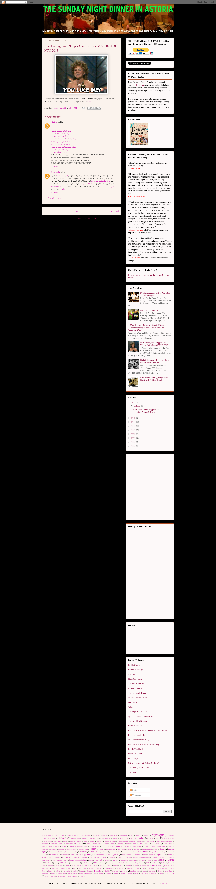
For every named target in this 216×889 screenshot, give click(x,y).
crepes (101, 849)
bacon (53, 838)
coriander (53, 849)
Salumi (131, 706)
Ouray (67, 865)
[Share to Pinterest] (99, 108)
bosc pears (57, 841)
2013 (133, 402)
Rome (43, 871)
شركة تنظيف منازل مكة (87, 184)
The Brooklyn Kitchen (137, 721)
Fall (119, 852)
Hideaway (128, 857)
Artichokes (146, 835)
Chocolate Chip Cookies (112, 846)
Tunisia (123, 873)
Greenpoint (137, 854)
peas (109, 865)
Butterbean (45, 843)
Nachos (163, 863)
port (74, 868)
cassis (134, 843)
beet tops (150, 838)
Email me (139, 84)
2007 (133, 437)
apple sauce (123, 835)
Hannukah (84, 857)
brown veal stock (110, 841)
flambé (170, 852)
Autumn (171, 835)
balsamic (84, 838)
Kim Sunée (99, 860)
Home (76, 211)
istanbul (155, 857)
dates (155, 849)
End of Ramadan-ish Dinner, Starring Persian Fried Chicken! (155, 361)
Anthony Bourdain (136, 688)
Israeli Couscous (145, 857)
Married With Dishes (149, 310)
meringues (111, 863)
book (172, 838)
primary (99, 868)
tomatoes (108, 873)
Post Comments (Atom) (87, 218)
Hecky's (120, 857)
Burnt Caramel (150, 841)
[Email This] (88, 108)
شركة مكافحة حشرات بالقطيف (60, 133)
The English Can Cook (137, 711)
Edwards (105, 852)
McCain (96, 863)
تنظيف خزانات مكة (62, 176)
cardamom (121, 843)
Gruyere (57, 857)
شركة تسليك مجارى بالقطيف (60, 149)
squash (53, 873)
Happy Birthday (94, 857)
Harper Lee (112, 857)
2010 (133, 426)
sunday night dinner (85, 873)
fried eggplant (54, 854)
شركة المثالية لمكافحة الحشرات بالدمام (63, 147)
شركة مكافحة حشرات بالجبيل (60, 136)
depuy (162, 849)
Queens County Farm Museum (140, 716)
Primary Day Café (109, 868)
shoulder (107, 871)
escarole (112, 852)
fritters (79, 854)
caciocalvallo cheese (56, 843)
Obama (170, 863)
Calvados (79, 843)
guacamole (66, 857)
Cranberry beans (71, 849)
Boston (65, 841)
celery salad (156, 843)
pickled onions (144, 865)
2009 (133, 429)
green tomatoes (126, 854)
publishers (120, 868)
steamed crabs (62, 873)
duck (75, 852)
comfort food (162, 846)
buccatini (132, 841)
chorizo (127, 846)
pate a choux (93, 865)
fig (164, 852)
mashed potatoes (87, 863)
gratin (115, 854)
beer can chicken (137, 838)
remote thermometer (161, 868)
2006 (133, 442)
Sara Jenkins (66, 871)
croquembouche (110, 849)
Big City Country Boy (137, 735)
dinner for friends (54, 852)
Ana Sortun (96, 835)
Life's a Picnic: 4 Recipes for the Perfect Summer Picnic (148, 276)
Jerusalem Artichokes (77, 860)
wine (69, 876)
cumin (129, 849)
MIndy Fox (122, 863)
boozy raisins (48, 841)
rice (171, 868)
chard (43, 846)
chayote (50, 846)
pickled (135, 865)
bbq (127, 838)
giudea (108, 854)
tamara (101, 873)
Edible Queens (134, 664)
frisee (72, 854)
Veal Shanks (144, 873)
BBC (121, 838)
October (137, 405)
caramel (112, 843)
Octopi (44, 865)
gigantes (87, 854)
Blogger (164, 883)
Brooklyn (99, 841)
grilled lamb (47, 857)
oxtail (85, 865)
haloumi (76, 857)
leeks (161, 860)
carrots (128, 843)
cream (93, 849)
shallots (75, 871)
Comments (136, 794)
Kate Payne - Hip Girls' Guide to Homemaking (147, 730)
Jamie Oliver (133, 702)
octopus (50, 865)
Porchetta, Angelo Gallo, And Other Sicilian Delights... (155, 294)
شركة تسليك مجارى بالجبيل (60, 152)
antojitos (104, 835)
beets (157, 838)
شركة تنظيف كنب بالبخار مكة (100, 181)
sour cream (152, 871)
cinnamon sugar (136, 846)
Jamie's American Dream (59, 860)
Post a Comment (54, 198)
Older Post (114, 211)
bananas (115, 838)
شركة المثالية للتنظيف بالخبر (60, 144)
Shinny (89, 871)
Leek (155, 860)
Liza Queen (48, 863)
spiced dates (168, 871)
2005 (133, 445)
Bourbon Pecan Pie (75, 841)
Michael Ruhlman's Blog (138, 739)
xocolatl (75, 876)
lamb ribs (115, 860)
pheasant (128, 865)
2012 (133, 417)
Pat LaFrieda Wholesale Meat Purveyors (144, 744)
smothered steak (135, 871)
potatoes (91, 868)
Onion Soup (59, 865)
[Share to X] (94, 108)
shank (82, 871)
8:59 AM (54, 193)
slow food (115, 871)
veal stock (153, 873)
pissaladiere (156, 865)
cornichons (61, 849)
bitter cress (165, 838)
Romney (50, 871)
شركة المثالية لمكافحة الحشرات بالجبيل (64, 139)
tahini (95, 873)
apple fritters (113, 835)
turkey (130, 873)
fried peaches (65, 854)
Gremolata (152, 854)
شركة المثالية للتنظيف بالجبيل (61, 131)
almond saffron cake (73, 835)
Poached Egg (168, 865)
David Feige (133, 758)
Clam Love (132, 674)
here (53, 101)
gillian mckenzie (99, 854)
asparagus (158, 835)
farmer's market (127, 852)
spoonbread (45, 873)
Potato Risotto (82, 868)
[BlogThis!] (91, 108)
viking (161, 873)
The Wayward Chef (136, 683)
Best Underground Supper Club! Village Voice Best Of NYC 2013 (154, 343)
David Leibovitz (135, 753)
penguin (115, 865)
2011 (133, 421)
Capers (106, 843)
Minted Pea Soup (133, 863)
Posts (134, 789)
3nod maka (55, 172)
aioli (55, 835)
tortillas (116, 873)
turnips (136, 873)
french (44, 854)
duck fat (83, 852)
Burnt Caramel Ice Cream (164, 841)
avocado (46, 838)
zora (81, 876)
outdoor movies (76, 865)
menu (103, 863)
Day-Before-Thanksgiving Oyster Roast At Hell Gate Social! (154, 378)
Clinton (146, 846)
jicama (91, 860)
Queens (137, 868)
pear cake (102, 865)
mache (56, 863)
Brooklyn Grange (135, 669)
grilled (170, 854)
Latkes (149, 860)
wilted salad (61, 876)
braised (92, 841)
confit (170, 846)
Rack (143, 868)
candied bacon (97, 843)
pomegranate (45, 868)
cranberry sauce (83, 849)
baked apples (62, 838)
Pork (69, 868)
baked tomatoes (75, 838)
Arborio (138, 835)
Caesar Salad (69, 843)
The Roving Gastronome (138, 767)
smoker (124, 871)
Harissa (104, 857)
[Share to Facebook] (96, 108)
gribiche (161, 854)
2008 (133, 433)
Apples (131, 835)
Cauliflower (143, 843)
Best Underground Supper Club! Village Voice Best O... (146, 410)
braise (85, 841)
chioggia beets (95, 846)
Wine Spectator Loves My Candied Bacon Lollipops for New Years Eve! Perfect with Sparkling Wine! (146, 328)
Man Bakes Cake (135, 678)
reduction (150, 868)
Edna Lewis (94, 852)
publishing (129, 868)
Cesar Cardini (168, 843)
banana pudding (106, 838)
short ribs (97, 871)
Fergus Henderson (155, 852)
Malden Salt (64, 863)
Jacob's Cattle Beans (166, 857)
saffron (58, 871)
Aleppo (63, 835)
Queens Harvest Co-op (137, 697)
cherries (57, 846)
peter (121, 865)
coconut (153, 846)
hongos (135, 857)
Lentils (171, 860)
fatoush (137, 852)
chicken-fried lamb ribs (76, 846)
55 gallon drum (46, 835)
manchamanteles (75, 863)
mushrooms (155, 863)
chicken (64, 846)
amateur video (86, 835)
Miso (142, 863)
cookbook (45, 849)
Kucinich (107, 860)
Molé (147, 863)
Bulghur (140, 841)
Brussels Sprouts (123, 841)
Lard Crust (142, 860)
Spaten (160, 871)
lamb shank (124, 860)
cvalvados (136, 849)
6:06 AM (54, 166)
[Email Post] (83, 108)
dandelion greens (147, 849)
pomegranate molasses (58, 868)
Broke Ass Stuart (135, 725)
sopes (144, 871)
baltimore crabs (94, 838)
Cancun (88, 843)
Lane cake (133, 860)
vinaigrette (169, 873)
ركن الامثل (54, 122)
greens (145, 854)
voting (46, 876)
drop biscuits (66, 852)
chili (86, 846)
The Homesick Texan (137, 693)
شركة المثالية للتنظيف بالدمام (60, 141)
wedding (53, 876)
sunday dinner (72, 873)
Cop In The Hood (135, 748)
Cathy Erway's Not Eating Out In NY (143, 763)
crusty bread (121, 849)
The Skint (132, 772)
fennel (144, 852)
